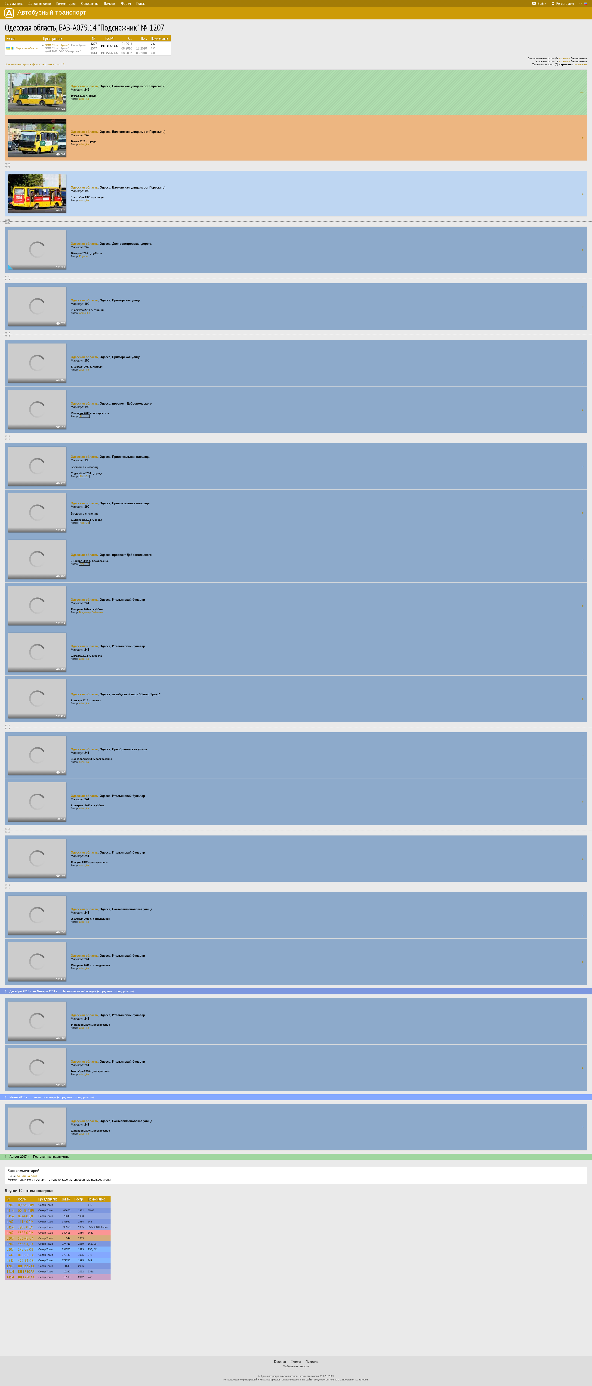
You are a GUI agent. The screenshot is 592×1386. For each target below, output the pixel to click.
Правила (311, 1361)
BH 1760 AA (26, 1271)
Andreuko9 (85, 313)
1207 (10, 1205)
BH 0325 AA (26, 1266)
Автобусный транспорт (51, 12)
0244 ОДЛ (25, 1216)
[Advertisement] (296, 1320)
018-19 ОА (26, 1255)
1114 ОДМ (26, 1221)
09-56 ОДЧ (26, 1205)
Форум (296, 1361)
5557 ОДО (25, 1243)
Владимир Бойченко (91, 612)
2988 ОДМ (26, 1227)
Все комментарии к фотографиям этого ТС (35, 64)
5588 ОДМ (26, 1232)
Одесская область (27, 48)
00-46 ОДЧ (26, 1210)
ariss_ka (84, 98)
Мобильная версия (296, 1366)
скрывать (564, 58)
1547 (10, 1255)
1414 (10, 1210)
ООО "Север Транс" (65, 48)
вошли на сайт (27, 1176)
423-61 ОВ (26, 1260)
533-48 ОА (26, 1238)
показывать (580, 64)
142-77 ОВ (26, 1249)
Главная (280, 1361)
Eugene (83, 256)
